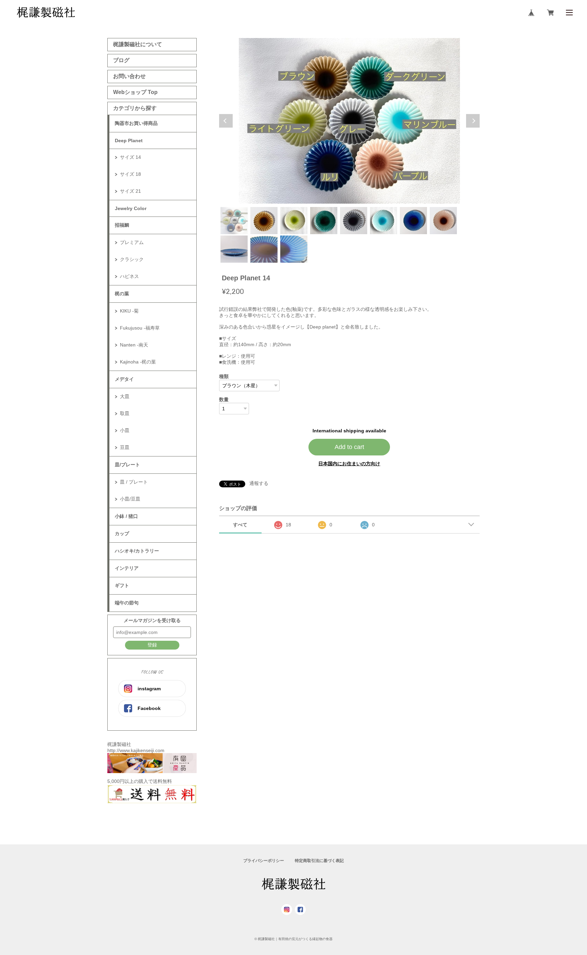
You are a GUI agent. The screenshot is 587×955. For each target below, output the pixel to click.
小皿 (124, 430)
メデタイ (124, 379)
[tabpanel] (349, 121)
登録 (152, 645)
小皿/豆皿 (130, 499)
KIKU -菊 (129, 311)
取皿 (124, 413)
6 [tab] (383, 220)
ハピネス (129, 276)
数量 (224, 399)
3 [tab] (293, 220)
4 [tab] (323, 220)
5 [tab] (353, 220)
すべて (240, 524)
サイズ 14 (130, 157)
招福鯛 (122, 225)
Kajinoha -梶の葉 (138, 361)
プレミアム (132, 242)
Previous (226, 121)
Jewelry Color (130, 208)
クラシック (132, 259)
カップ (122, 533)
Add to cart (349, 447)
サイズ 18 (130, 174)
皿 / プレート (134, 482)
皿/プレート (127, 464)
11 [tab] (293, 249)
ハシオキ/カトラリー (137, 551)
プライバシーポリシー (263, 860)
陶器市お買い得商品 (136, 123)
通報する (258, 483)
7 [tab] (413, 220)
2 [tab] (264, 220)
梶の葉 (122, 293)
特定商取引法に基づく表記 (319, 860)
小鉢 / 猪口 (126, 516)
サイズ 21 (130, 191)
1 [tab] (234, 220)
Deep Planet (129, 140)
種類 (224, 376)
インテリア (127, 568)
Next (473, 121)
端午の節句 (127, 602)
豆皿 (124, 447)
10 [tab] (264, 249)
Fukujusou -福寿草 (140, 328)
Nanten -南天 (134, 345)
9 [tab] (234, 249)
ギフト (122, 585)
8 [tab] (443, 220)
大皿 (124, 396)
